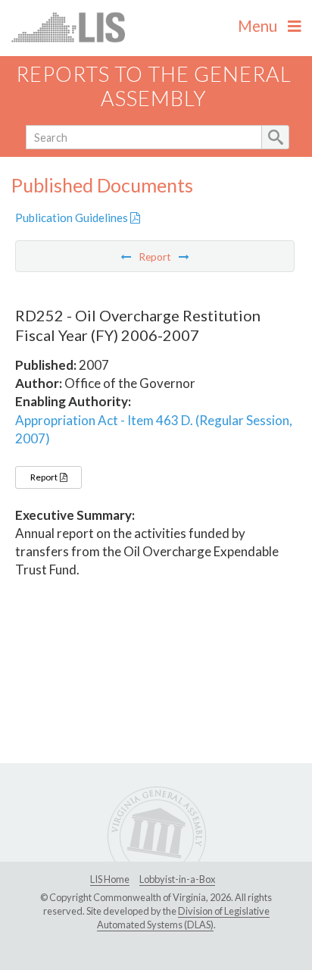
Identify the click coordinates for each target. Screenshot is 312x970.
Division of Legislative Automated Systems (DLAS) (183, 918)
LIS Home (109, 879)
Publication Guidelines (72, 217)
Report (44, 477)
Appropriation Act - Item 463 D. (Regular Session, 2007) (153, 429)
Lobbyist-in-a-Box (177, 879)
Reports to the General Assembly (154, 86)
